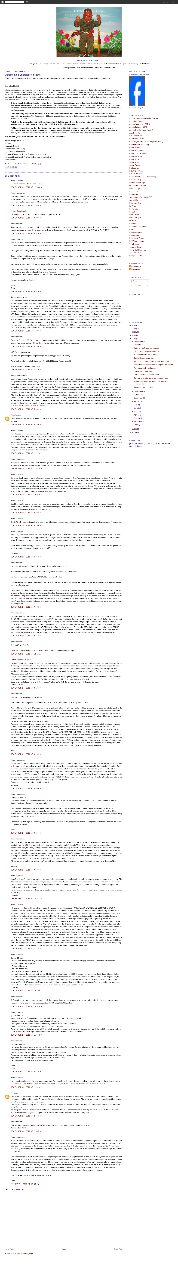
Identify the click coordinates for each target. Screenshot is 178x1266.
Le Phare (132, 206)
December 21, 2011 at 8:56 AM (26, 788)
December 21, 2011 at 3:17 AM (26, 688)
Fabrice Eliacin (135, 267)
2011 (134, 339)
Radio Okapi (134, 235)
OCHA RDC (133, 221)
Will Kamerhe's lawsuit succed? (145, 355)
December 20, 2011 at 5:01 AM (26, 292)
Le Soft (132, 212)
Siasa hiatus (138, 345)
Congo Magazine (135, 156)
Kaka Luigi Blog (135, 203)
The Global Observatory (138, 250)
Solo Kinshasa (134, 244)
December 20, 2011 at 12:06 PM (26, 495)
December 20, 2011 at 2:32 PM (26, 513)
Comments (136, 286)
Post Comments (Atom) (24, 1254)
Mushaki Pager (135, 218)
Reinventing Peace (136, 238)
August (137, 401)
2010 (134, 429)
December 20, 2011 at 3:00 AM (26, 218)
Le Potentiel (133, 209)
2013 (134, 332)
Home (64, 1249)
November (138, 391)
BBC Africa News (135, 136)
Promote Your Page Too (136, 108)
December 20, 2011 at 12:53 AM (26, 187)
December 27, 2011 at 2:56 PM (26, 1116)
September (138, 398)
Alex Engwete (134, 133)
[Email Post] (39, 163)
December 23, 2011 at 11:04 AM (26, 1087)
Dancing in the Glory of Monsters (139, 74)
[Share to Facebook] (13, 167)
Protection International (138, 226)
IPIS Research (134, 194)
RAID (131, 229)
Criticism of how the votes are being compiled (151, 378)
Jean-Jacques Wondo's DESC (140, 197)
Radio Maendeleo (135, 232)
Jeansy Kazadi (16, 211)
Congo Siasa (89, 11)
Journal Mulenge (135, 200)
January (137, 425)
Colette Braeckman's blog (139, 145)
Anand (13, 415)
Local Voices (134, 215)
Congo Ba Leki (134, 147)
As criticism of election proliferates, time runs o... (152, 361)
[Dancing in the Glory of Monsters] (137, 105)
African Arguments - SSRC (139, 124)
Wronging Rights (135, 256)
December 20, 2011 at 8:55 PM (26, 636)
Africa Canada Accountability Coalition (143, 118)
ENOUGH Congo (135, 174)
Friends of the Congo (137, 183)
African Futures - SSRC (138, 127)
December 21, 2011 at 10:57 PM (26, 1006)
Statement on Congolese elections (23, 75)
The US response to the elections (146, 351)
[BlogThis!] (8, 167)
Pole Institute (134, 224)
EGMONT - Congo (136, 171)
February (137, 421)
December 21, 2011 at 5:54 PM (26, 949)
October (137, 395)
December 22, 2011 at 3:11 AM (26, 1072)
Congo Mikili (134, 159)
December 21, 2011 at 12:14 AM (26, 654)
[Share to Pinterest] (16, 167)
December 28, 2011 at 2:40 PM (26, 1131)
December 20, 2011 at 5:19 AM (26, 346)
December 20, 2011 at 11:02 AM (26, 453)
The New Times (135, 253)
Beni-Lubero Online (136, 139)
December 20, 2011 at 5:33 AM (26, 409)
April (136, 415)
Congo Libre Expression (138, 153)
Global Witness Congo (137, 186)
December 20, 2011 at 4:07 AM (26, 233)
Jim (12, 1093)
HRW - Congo (134, 189)
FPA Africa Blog (135, 180)
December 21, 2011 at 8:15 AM (26, 754)
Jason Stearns (135, 270)
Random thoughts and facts (144, 358)
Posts (134, 281)
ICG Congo (133, 191)
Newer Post (9, 1249)
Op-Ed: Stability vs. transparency (146, 375)
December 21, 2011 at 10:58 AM (26, 899)
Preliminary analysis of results (145, 368)
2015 (134, 325)
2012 (134, 335)
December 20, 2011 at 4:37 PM (26, 557)
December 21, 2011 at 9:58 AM (26, 870)
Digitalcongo (134, 168)
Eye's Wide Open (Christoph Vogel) (142, 177)
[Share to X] (11, 167)
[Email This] (6, 167)
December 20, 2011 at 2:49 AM (26, 205)
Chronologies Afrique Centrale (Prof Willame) (146, 142)
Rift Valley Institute (136, 241)
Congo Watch (134, 165)
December (138, 342)
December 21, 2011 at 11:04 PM (26, 1035)
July (136, 405)
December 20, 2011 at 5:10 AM (26, 331)
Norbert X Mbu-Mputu (19, 660)
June (136, 408)
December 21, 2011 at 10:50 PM (26, 991)
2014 (134, 329)
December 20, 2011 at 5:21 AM (26, 370)
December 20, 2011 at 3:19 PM (26, 525)
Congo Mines (134, 162)
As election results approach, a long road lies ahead (153, 365)
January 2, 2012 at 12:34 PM (25, 1184)
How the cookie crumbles (143, 387)
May (136, 411)
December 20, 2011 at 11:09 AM (26, 469)
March (136, 418)
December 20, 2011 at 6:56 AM (26, 425)
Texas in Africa (135, 247)
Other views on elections (143, 371)
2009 (134, 432)
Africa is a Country (136, 121)
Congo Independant (136, 150)
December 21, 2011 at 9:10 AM (26, 833)
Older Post (118, 1249)
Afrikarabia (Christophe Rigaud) (141, 130)
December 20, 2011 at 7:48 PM (26, 607)
